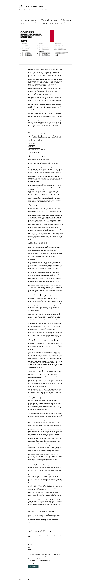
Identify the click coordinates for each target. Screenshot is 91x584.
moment (47, 518)
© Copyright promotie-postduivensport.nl (33, 6)
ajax (29, 514)
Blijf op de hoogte (33, 143)
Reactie (30, 544)
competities (33, 515)
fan (33, 516)
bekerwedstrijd (43, 514)
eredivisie (54, 515)
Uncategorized (51, 511)
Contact (21, 9)
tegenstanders (31, 522)
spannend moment (55, 520)
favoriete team (38, 516)
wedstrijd (36, 522)
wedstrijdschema (42, 522)
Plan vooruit (32, 145)
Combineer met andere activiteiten (37, 149)
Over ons (26, 9)
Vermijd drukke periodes (34, 148)
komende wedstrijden (40, 518)
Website (30, 552)
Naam (30, 547)
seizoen (49, 520)
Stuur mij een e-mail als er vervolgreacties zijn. (40, 560)
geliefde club (43, 516)
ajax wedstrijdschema (34, 514)
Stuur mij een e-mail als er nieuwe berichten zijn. (40, 563)
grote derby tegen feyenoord (53, 516)
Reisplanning (32, 151)
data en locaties (40, 515)
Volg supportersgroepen (34, 152)
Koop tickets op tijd (33, 146)
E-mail (30, 549)
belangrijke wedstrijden (50, 514)
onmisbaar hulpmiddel (53, 518)
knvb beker (33, 518)
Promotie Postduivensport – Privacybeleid (38, 9)
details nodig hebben (47, 515)
